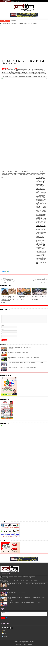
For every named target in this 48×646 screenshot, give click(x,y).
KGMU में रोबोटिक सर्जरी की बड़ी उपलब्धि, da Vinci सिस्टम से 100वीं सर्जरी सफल (22, 367)
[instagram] (25, 643)
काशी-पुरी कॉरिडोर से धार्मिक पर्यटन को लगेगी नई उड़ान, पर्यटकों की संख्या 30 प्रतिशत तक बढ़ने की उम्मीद (26, 598)
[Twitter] (24, 643)
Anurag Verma (5, 66)
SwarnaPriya (22, 641)
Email (3, 329)
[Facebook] (23, 643)
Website (3, 333)
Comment (4, 313)
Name (3, 325)
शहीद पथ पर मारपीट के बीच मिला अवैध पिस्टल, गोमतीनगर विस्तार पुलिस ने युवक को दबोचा (26, 584)
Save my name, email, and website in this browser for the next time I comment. (18, 338)
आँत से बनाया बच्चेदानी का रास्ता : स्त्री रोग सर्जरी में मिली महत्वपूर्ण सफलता (9, 280)
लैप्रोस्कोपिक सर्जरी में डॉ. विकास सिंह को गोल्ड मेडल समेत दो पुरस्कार (21, 20)
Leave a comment (28, 66)
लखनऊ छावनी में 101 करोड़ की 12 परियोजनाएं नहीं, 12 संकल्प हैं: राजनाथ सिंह (24, 602)
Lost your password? (5, 620)
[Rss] (22, 643)
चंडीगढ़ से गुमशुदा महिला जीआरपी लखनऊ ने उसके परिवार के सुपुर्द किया (18, 577)
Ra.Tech (32, 641)
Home (2, 23)
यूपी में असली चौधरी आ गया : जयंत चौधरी (16, 592)
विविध (22, 66)
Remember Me (10, 618)
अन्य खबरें (6, 23)
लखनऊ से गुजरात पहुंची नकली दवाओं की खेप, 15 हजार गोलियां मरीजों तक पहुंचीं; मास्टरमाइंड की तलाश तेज (26, 362)
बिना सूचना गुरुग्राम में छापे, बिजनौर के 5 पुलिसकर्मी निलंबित (18, 352)
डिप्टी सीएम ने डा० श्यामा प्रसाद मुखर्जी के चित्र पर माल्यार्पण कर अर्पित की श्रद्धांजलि (20, 580)
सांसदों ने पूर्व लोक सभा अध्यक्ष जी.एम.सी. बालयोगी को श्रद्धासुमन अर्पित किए (39, 280)
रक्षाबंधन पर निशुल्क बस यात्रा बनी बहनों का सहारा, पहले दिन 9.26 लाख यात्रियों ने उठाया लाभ (24, 357)
